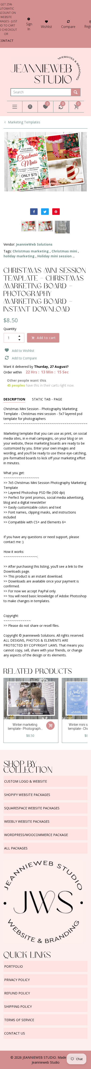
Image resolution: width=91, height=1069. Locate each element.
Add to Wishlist (23, 350)
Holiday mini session (54, 256)
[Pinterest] (56, 211)
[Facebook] (34, 211)
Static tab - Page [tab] (47, 399)
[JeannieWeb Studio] (45, 69)
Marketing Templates (24, 122)
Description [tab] (14, 399)
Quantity (10, 329)
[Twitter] (45, 211)
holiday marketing (19, 256)
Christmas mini (64, 251)
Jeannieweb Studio (46, 1062)
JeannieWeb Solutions (34, 244)
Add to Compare (24, 358)
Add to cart (46, 337)
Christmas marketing (31, 251)
